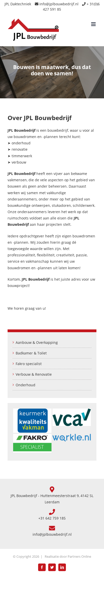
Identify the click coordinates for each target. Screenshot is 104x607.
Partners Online (79, 556)
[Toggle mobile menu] (93, 24)
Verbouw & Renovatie (34, 374)
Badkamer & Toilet (31, 353)
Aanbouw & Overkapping (37, 342)
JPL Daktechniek (18, 4)
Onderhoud (25, 385)
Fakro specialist (29, 363)
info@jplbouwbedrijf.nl (59, 4)
